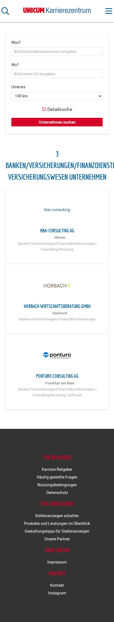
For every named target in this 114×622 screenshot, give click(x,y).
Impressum (57, 562)
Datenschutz (57, 492)
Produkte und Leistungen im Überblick (57, 523)
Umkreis (18, 86)
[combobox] (57, 51)
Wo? (15, 64)
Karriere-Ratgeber (57, 469)
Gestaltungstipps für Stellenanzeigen (57, 531)
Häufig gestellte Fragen (57, 477)
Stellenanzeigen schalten (57, 515)
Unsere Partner (57, 538)
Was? (16, 42)
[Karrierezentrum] (57, 9)
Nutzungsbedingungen (57, 484)
